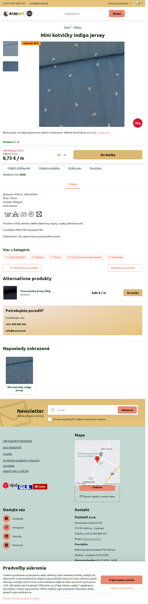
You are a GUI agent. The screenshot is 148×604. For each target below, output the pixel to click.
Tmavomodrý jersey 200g (35, 291)
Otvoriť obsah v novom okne (98, 496)
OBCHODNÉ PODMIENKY (17, 441)
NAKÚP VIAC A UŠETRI (16, 471)
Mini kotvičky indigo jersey (19, 388)
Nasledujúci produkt (123, 267)
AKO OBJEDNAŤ (12, 447)
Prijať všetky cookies (121, 579)
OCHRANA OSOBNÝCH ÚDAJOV (21, 460)
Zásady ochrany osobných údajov (21, 598)
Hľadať (117, 13)
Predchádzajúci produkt (24, 267)
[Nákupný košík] (132, 13)
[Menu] (141, 13)
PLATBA (7, 454)
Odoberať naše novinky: (30, 415)
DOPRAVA (8, 465)
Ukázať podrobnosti (121, 588)
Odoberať (127, 410)
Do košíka (108, 155)
